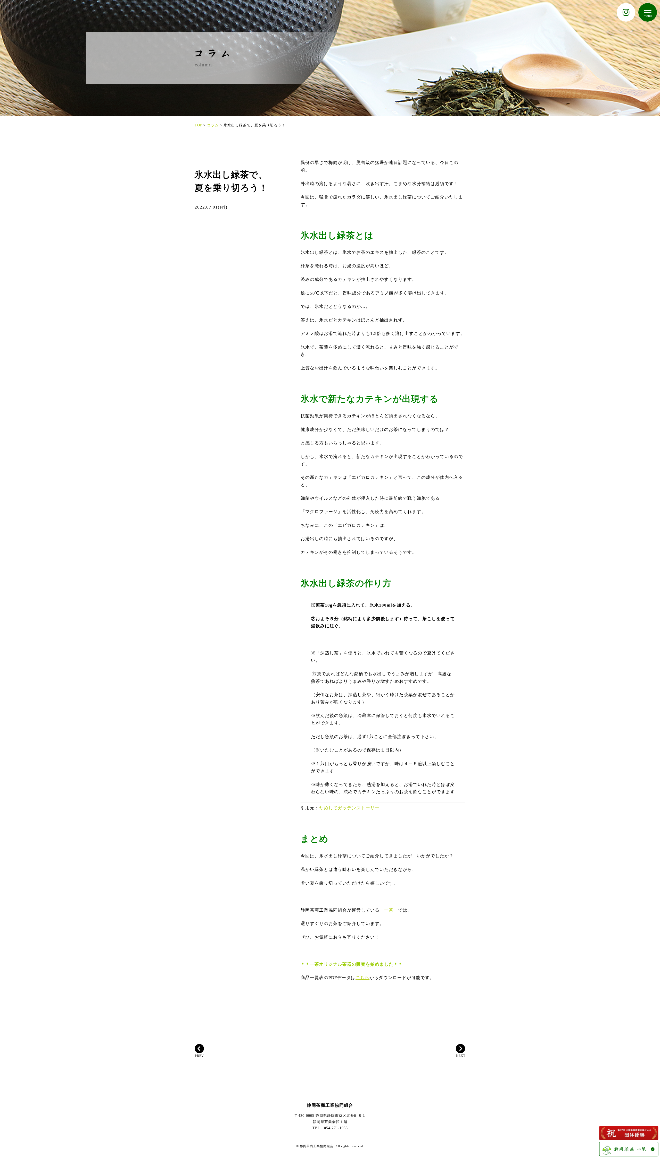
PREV (199, 1056)
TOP (198, 125)
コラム (213, 125)
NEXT (460, 1056)
